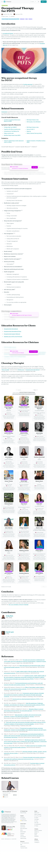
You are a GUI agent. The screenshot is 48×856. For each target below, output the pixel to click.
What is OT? (36, 812)
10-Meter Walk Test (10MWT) (10, 127)
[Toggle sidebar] (2, 1)
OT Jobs (36, 820)
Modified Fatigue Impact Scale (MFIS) (12, 135)
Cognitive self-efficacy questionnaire (12, 129)
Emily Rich (9, 616)
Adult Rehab (22, 826)
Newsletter (36, 836)
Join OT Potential (33, 351)
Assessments (4, 111)
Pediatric (22, 835)
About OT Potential (38, 830)
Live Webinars (23, 818)
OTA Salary (36, 819)
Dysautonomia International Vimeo (12, 331)
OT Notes (36, 825)
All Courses (22, 817)
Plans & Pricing (23, 812)
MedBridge (36, 840)
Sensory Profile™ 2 (31, 129)
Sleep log (29, 131)
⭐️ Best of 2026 (23, 820)
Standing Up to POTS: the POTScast (13, 336)
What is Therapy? (37, 814)
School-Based (23, 836)
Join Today (34, 167)
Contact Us (36, 831)
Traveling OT (36, 842)
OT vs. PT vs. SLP (37, 815)
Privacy (35, 833)
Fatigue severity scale (9, 133)
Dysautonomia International (11, 329)
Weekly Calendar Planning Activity (34, 133)
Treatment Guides (23, 847)
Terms (35, 834)
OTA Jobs (36, 822)
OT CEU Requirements (24, 842)
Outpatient (22, 833)
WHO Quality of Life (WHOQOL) (34, 121)
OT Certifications (37, 824)
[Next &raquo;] (45, 586)
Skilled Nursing (23, 838)
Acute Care (22, 825)
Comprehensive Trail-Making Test (11, 131)
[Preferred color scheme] (38, 1)
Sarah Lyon (10, 632)
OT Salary (36, 817)
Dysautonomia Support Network (12, 334)
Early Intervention (23, 828)
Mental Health (23, 831)
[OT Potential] (7, 2)
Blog (21, 844)
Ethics (21, 830)
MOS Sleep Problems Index (33, 119)
